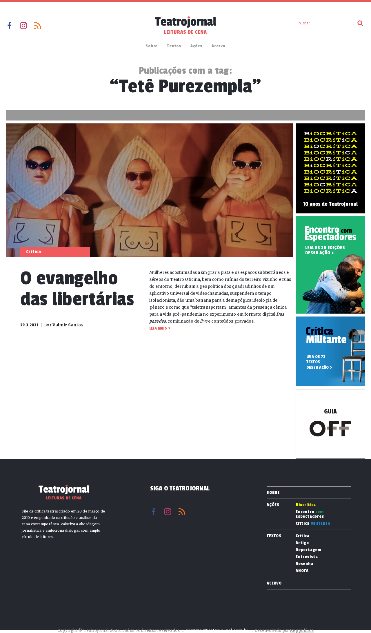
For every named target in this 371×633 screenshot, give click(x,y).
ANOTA (302, 571)
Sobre (152, 46)
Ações (196, 46)
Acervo (218, 46)
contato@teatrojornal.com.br (217, 630)
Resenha (304, 564)
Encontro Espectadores (310, 514)
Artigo (302, 543)
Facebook (9, 25)
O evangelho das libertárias (77, 289)
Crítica (313, 523)
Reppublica (302, 630)
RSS (37, 25)
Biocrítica (306, 505)
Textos (174, 46)
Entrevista (307, 557)
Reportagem (308, 550)
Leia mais (158, 328)
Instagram (23, 25)
